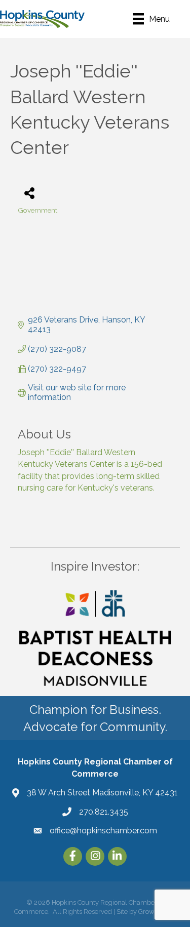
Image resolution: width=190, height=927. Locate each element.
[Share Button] (29, 192)
